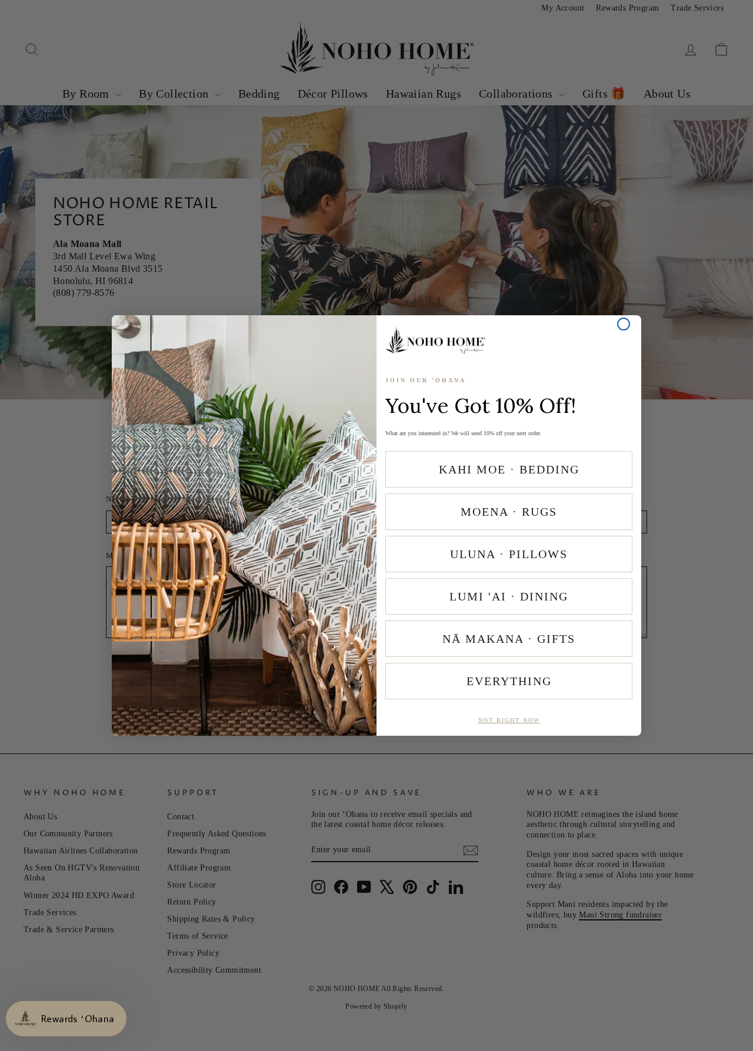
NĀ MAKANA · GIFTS (508, 638)
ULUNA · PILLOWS (509, 554)
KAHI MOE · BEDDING (509, 469)
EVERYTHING (509, 681)
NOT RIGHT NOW (509, 720)
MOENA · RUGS (509, 511)
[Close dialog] (623, 324)
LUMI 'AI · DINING (508, 596)
